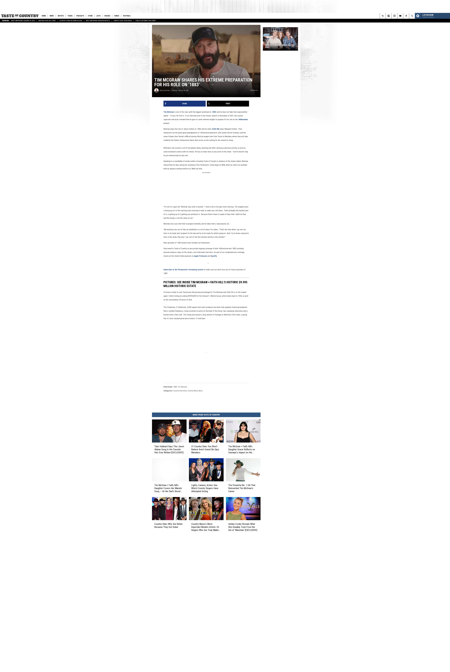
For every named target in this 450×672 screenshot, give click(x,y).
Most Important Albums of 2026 (23, 21)
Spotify (214, 256)
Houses (107, 16)
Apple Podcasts (200, 256)
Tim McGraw (168, 112)
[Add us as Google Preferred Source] (388, 16)
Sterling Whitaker (164, 90)
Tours (70, 16)
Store (90, 16)
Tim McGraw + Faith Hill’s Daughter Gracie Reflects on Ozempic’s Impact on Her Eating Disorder (241, 449)
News (52, 16)
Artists (61, 16)
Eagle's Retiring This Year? (146, 21)
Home (44, 16)
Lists (98, 16)
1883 (175, 387)
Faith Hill (215, 129)
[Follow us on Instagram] (394, 16)
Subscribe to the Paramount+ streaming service (183, 269)
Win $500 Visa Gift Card (47, 21)
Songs (116, 16)
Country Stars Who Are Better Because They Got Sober (168, 525)
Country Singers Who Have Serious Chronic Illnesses (280, 46)
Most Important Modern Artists (98, 21)
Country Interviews (180, 391)
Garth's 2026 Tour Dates (123, 21)
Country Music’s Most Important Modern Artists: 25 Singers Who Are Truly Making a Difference (205, 526)
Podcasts (80, 16)
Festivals (127, 16)
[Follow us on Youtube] (400, 16)
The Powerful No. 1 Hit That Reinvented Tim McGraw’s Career (241, 488)
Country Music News (195, 391)
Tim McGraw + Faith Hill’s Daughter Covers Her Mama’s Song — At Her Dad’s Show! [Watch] (168, 488)
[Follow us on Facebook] (406, 16)
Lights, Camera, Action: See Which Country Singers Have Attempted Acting (204, 488)
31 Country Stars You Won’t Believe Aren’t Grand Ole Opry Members (205, 449)
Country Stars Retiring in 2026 (70, 21)
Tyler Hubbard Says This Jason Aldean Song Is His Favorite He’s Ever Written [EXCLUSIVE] (169, 449)
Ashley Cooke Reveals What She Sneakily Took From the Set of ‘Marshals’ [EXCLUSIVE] (242, 526)
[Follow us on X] (412, 16)
